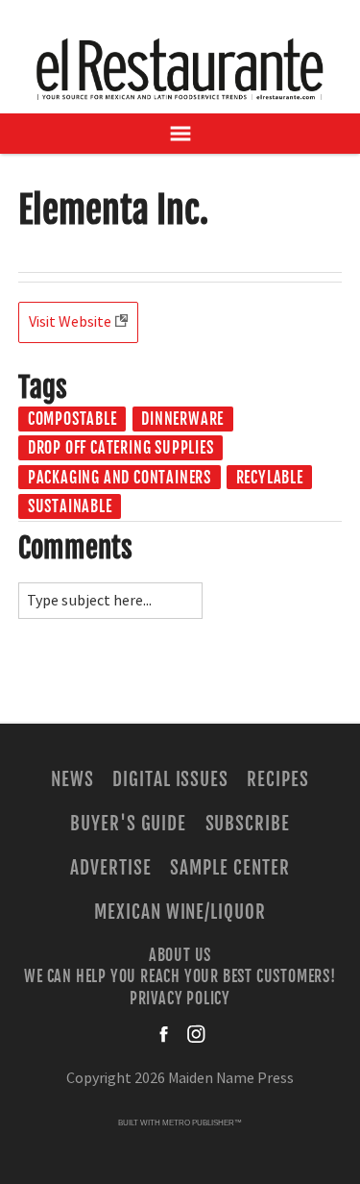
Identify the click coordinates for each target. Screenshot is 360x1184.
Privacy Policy (180, 997)
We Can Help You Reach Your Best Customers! (180, 976)
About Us (180, 955)
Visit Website (70, 322)
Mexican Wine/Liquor (180, 912)
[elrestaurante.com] (180, 69)
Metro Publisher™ (202, 1123)
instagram (195, 1034)
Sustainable (70, 506)
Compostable (72, 419)
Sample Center (229, 867)
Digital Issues (170, 779)
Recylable (269, 477)
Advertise (111, 867)
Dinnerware (182, 419)
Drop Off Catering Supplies (121, 447)
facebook (165, 1034)
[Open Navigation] (180, 133)
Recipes (278, 779)
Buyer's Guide (128, 823)
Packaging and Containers (119, 477)
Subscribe (248, 823)
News (72, 779)
